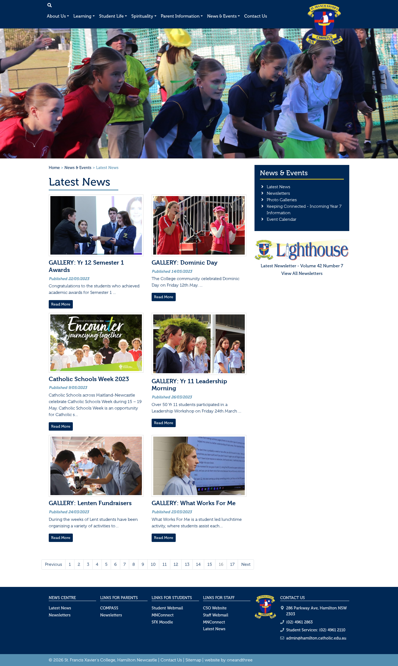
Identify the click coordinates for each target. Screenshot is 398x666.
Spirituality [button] (142, 16)
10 (153, 564)
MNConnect (163, 615)
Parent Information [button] (180, 16)
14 (198, 564)
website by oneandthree (229, 660)
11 (164, 564)
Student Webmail (167, 608)
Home (54, 167)
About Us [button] (56, 16)
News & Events (78, 167)
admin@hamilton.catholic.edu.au (316, 638)
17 (232, 564)
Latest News (278, 186)
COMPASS (109, 608)
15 (209, 564)
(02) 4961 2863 (299, 622)
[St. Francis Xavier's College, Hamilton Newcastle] (324, 24)
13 (187, 564)
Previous (53, 564)
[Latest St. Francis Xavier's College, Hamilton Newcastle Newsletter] (302, 249)
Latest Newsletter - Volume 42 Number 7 (302, 265)
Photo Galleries (282, 199)
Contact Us (255, 16)
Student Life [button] (111, 16)
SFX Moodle (162, 622)
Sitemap (193, 660)
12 (176, 564)
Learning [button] (82, 16)
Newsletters (278, 193)
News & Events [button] (222, 16)
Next (245, 564)
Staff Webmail (215, 615)
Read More (60, 304)
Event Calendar (281, 219)
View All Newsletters (301, 273)
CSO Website (215, 608)
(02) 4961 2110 (332, 630)
